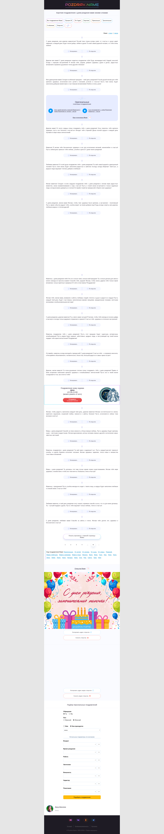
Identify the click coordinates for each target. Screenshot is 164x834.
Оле (80, 557)
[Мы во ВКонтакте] (78, 820)
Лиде (114, 555)
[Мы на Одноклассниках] (86, 820)
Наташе (69, 557)
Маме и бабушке (52, 555)
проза (116, 33)
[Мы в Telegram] (93, 820)
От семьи (101, 552)
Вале (90, 555)
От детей (78, 552)
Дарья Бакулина (60, 807)
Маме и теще (76, 555)
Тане (95, 557)
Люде (58, 557)
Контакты (94, 826)
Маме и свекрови (64, 555)
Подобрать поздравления (82, 797)
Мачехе (84, 555)
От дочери (85, 552)
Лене (109, 555)
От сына (93, 552)
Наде (64, 557)
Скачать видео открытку (81, 696)
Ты (66, 714)
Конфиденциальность (82, 826)
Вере (95, 555)
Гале (100, 555)
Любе (53, 557)
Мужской (68, 720)
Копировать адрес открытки (80, 632)
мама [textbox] (66, 730)
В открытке (92, 51)
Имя (66, 726)
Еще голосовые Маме (80, 117)
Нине (75, 557)
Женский (78, 720)
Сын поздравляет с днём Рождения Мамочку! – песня (100, 110)
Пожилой (109, 552)
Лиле (48, 557)
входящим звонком (72, 399)
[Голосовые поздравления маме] (68, 26)
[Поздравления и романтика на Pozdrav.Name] (82, 5)
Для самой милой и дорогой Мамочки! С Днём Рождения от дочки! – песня (67, 110)
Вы (72, 714)
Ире (105, 555)
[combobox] (82, 730)
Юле (99, 557)
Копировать (73, 51)
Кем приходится (77, 726)
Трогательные (68, 552)
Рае (85, 557)
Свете (90, 557)
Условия (69, 826)
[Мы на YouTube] (71, 820)
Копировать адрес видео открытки (81, 690)
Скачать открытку (81, 637)
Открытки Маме (80, 568)
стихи (110, 33)
